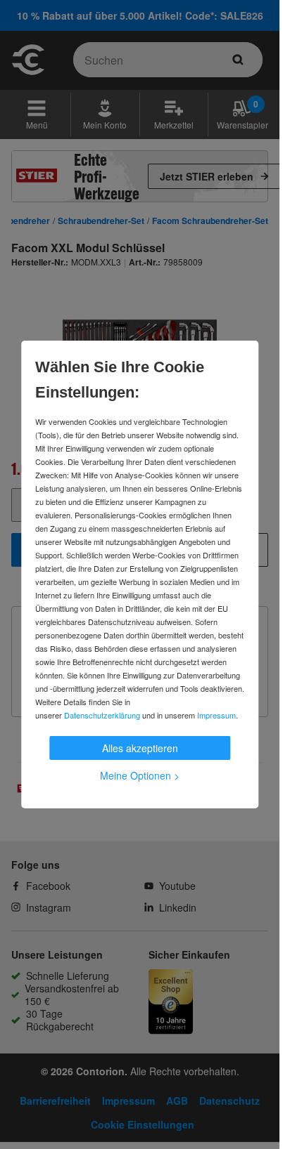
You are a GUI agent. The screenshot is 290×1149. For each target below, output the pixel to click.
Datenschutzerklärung (102, 715)
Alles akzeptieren (140, 748)
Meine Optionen (139, 775)
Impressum (216, 715)
